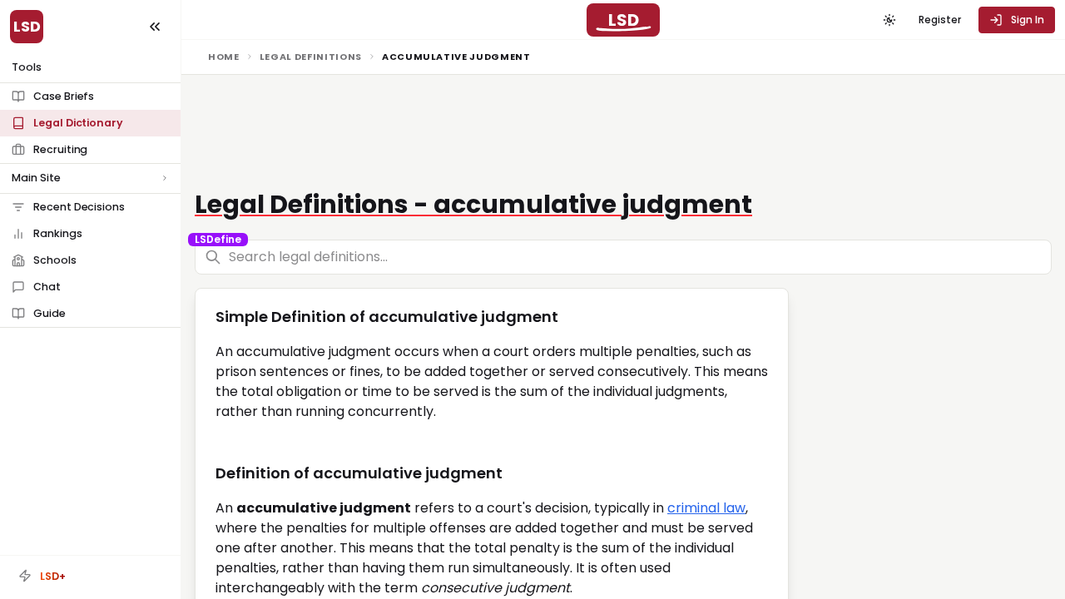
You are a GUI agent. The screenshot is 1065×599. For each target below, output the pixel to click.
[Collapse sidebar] (155, 26)
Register (940, 19)
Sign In (1027, 19)
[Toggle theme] (889, 20)
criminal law (706, 507)
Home (224, 56)
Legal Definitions (311, 56)
